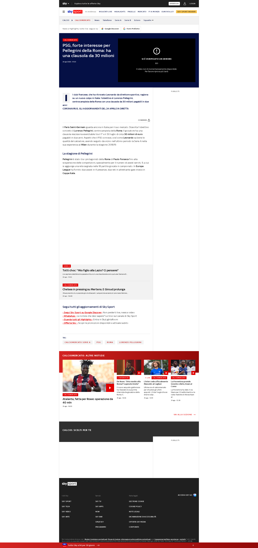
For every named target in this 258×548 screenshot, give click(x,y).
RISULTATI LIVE (105, 12)
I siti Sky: (65, 496)
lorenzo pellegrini (130, 342)
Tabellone (107, 20)
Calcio (66, 20)
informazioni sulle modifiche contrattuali (136, 539)
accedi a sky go (185, 495)
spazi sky (99, 522)
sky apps (99, 506)
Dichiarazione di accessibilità (142, 517)
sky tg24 (66, 506)
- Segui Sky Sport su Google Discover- (82, 312)
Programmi (100, 527)
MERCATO (142, 12)
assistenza (174, 539)
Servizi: (98, 496)
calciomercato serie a (77, 342)
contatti (183, 539)
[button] (125, 545)
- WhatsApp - (69, 316)
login (192, 4)
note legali (134, 512)
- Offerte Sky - (70, 323)
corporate (134, 527)
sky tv (98, 501)
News (97, 20)
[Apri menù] (64, 11)
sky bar (98, 517)
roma (110, 342)
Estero (137, 20)
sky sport (66, 501)
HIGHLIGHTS (120, 12)
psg (99, 342)
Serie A (118, 20)
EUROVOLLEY (168, 12)
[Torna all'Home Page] (75, 11)
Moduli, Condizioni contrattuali (96, 539)
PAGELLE (132, 12)
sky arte (66, 517)
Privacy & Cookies (114, 539)
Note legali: (133, 496)
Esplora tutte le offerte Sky (88, 4)
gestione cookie (136, 501)
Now (97, 512)
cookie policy (135, 506)
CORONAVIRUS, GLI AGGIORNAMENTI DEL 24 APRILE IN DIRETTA (96, 108)
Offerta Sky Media (137, 522)
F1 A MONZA (154, 12)
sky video (66, 512)
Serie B (128, 20)
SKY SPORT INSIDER (186, 12)
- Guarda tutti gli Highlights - (78, 319)
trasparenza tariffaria (162, 539)
